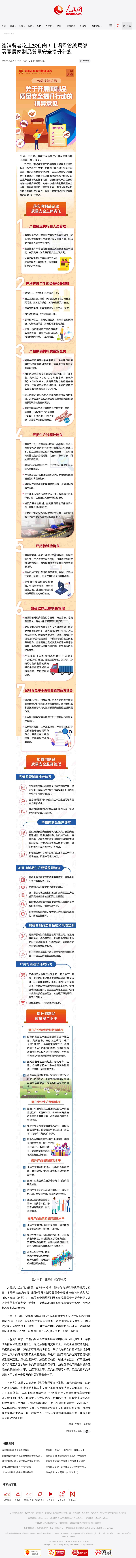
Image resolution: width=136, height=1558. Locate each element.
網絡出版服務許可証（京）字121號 (90, 1533)
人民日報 (7, 1500)
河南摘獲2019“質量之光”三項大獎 (62, 1472)
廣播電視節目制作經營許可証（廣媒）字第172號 (43, 1528)
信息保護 (113, 1513)
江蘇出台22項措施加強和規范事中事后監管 (66, 1456)
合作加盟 (67, 1513)
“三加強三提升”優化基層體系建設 (17, 1472)
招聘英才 (49, 1513)
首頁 (4, 26)
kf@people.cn (43, 1518)
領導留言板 (39, 1500)
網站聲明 (94, 1513)
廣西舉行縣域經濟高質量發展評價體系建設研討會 (25, 1456)
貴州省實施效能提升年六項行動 (16, 1467)
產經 (12, 34)
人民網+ (18, 1500)
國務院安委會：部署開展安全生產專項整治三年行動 (70, 1467)
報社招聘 (39, 1513)
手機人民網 (28, 1500)
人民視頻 (50, 1500)
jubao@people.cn (101, 1518)
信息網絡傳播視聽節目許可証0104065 (20, 1533)
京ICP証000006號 (114, 1533)
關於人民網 (29, 1513)
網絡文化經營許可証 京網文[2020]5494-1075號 (56, 1533)
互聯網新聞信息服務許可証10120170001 (51, 1523)
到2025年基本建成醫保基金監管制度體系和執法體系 (26, 1461)
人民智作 (72, 1500)
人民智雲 (61, 1500)
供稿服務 (76, 1513)
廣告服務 (58, 1513)
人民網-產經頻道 (37, 61)
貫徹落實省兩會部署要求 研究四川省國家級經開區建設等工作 (75, 1461)
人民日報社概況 (16, 1513)
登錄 (128, 26)
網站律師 (104, 1513)
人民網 (5, 34)
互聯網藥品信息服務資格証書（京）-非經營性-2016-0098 (89, 1528)
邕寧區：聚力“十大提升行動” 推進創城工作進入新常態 (71, 1450)
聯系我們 (122, 1513)
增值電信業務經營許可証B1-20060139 (85, 1523)
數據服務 (85, 1513)
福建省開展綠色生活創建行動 (15, 1450)
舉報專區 (71, 26)
